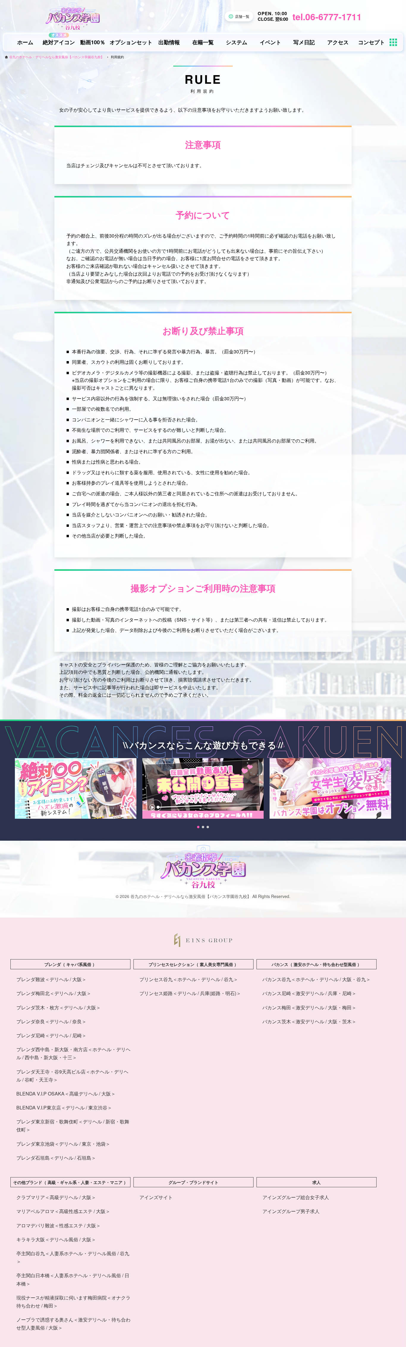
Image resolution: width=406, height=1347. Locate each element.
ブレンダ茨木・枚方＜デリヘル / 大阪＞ (58, 1007)
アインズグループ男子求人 (291, 1211)
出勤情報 (169, 42)
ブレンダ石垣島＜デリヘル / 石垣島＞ (56, 1157)
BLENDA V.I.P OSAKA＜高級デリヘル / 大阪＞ (66, 1093)
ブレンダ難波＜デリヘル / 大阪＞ (51, 979)
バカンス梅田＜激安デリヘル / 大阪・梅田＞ (309, 1007)
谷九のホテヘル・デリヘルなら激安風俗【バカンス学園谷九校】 (56, 57)
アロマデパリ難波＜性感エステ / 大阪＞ (58, 1225)
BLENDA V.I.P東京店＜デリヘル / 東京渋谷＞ (64, 1107)
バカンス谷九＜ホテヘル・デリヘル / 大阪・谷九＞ (316, 979)
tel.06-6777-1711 (327, 16)
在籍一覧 (203, 42)
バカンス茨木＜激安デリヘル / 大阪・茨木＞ (309, 1021)
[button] (198, 827)
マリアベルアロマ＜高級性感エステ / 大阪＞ (63, 1211)
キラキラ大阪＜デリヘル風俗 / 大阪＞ (56, 1239)
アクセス (338, 42)
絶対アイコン (59, 42)
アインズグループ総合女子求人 (295, 1197)
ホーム (25, 42)
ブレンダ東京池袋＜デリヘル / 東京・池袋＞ (63, 1143)
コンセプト (371, 42)
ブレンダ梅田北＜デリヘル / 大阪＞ (53, 993)
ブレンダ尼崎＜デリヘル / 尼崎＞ (51, 1035)
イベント (270, 42)
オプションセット (131, 42)
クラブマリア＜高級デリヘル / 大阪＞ (56, 1197)
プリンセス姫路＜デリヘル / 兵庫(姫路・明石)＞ (190, 993)
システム (236, 42)
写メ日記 (304, 42)
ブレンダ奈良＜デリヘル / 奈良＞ (51, 1021)
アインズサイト (156, 1197)
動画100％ (92, 42)
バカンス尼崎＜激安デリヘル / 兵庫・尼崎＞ (309, 993)
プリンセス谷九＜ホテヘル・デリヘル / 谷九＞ (188, 979)
